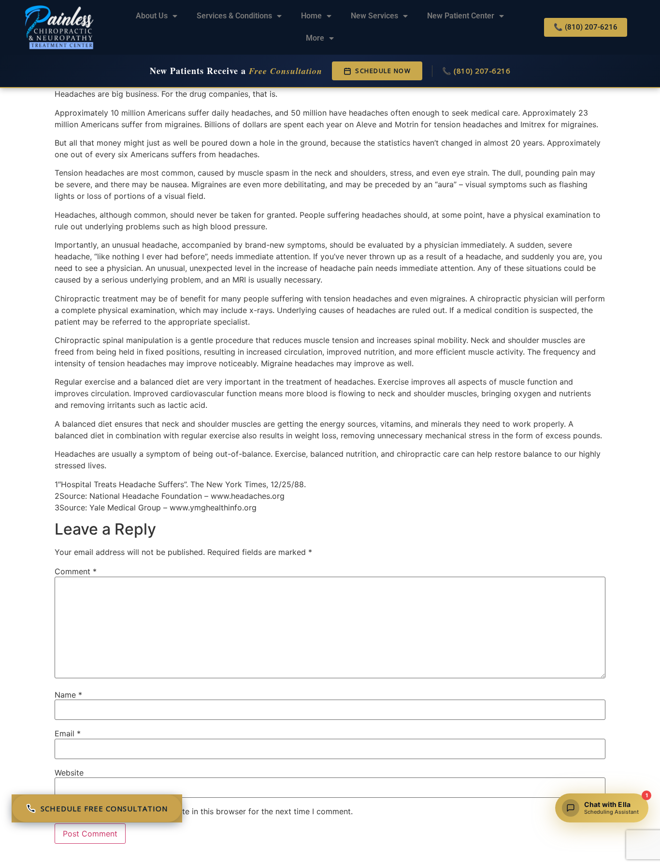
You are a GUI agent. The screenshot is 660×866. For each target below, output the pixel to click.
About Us (152, 15)
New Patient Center (460, 15)
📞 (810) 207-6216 (476, 70)
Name (68, 695)
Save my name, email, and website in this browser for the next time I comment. (208, 811)
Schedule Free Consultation (104, 808)
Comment (76, 571)
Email (68, 733)
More (315, 38)
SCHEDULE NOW (383, 70)
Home (311, 15)
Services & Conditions (234, 15)
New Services (374, 15)
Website (69, 772)
